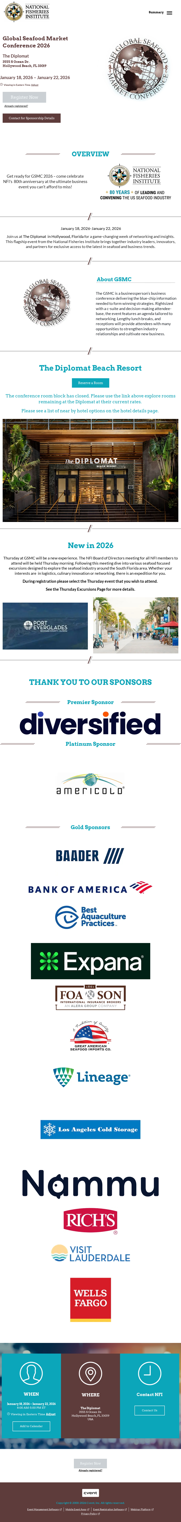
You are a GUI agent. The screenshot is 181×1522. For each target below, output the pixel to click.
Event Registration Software (108, 1509)
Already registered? (16, 105)
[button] (161, 12)
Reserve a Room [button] (90, 383)
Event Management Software (43, 1509)
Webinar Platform (141, 1509)
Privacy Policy (89, 1513)
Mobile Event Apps (76, 1509)
